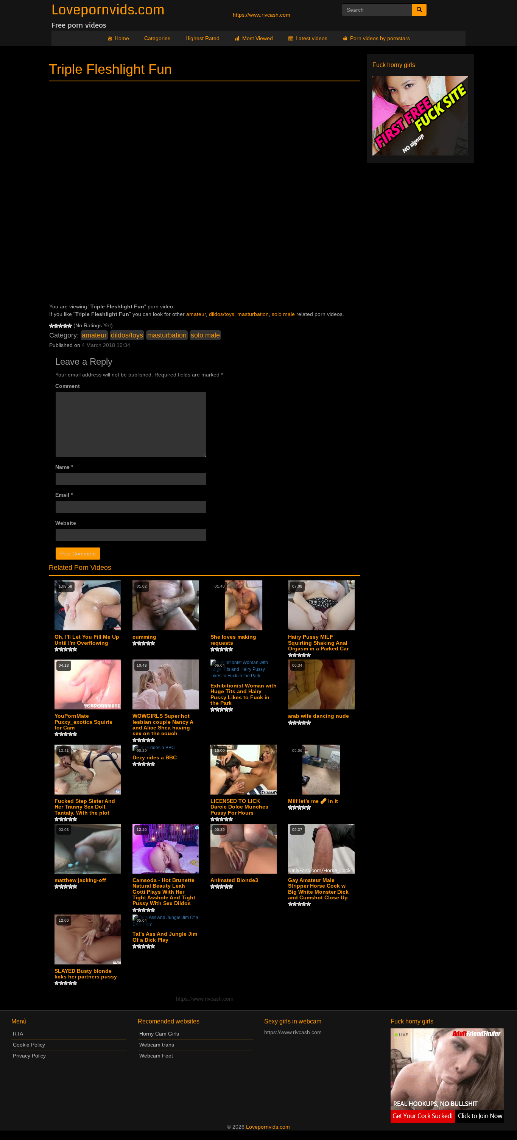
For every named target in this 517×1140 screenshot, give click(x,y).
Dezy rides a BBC (154, 758)
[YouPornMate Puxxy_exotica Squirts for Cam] (88, 684)
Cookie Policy (29, 1045)
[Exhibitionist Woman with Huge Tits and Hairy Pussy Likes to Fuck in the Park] (243, 669)
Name (64, 467)
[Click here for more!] (420, 115)
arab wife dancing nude (318, 716)
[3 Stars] (60, 325)
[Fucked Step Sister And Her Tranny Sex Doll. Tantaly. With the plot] (88, 770)
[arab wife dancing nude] (321, 684)
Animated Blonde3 (234, 880)
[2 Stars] (56, 325)
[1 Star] (51, 325)
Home (122, 38)
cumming (144, 637)
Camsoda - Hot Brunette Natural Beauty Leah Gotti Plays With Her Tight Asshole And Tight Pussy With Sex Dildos (163, 892)
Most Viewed (257, 38)
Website (65, 523)
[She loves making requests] (243, 605)
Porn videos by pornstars (380, 38)
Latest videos (311, 38)
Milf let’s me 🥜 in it (313, 801)
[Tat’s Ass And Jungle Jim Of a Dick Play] (165, 920)
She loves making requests (233, 639)
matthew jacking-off (80, 880)
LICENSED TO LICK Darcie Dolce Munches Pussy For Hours (239, 807)
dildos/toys (221, 314)
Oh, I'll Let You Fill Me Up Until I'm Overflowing (87, 639)
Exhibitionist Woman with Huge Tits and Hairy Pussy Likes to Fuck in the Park (243, 694)
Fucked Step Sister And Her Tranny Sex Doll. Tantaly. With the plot (85, 807)
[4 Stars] (65, 325)
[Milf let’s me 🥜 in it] (321, 770)
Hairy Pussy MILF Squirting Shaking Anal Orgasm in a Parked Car (318, 643)
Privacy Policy (29, 1056)
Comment (67, 386)
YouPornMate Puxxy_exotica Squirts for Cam (83, 722)
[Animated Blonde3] (243, 849)
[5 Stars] (69, 325)
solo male (283, 314)
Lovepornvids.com (108, 10)
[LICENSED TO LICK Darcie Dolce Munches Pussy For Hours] (243, 770)
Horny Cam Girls (159, 1034)
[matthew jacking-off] (88, 849)
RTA (18, 1034)
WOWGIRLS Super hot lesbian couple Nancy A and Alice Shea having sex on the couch (162, 724)
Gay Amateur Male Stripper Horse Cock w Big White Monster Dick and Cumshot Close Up (318, 888)
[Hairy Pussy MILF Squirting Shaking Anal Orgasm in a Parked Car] (321, 605)
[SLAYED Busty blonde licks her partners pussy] (88, 939)
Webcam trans (156, 1045)
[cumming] (165, 605)
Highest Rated (202, 38)
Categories (157, 38)
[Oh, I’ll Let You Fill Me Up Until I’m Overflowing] (88, 605)
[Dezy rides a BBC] (165, 748)
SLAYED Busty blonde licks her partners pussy (86, 974)
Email (64, 495)
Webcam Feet (156, 1056)
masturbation (253, 314)
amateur (196, 314)
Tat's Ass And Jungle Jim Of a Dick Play (164, 936)
